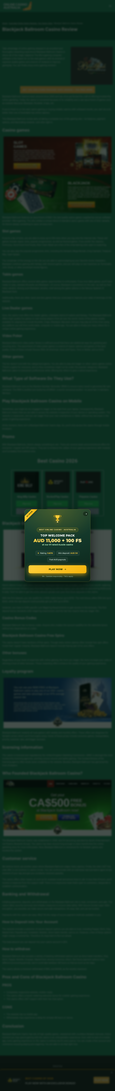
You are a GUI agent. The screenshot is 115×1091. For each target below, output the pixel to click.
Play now (56, 569)
